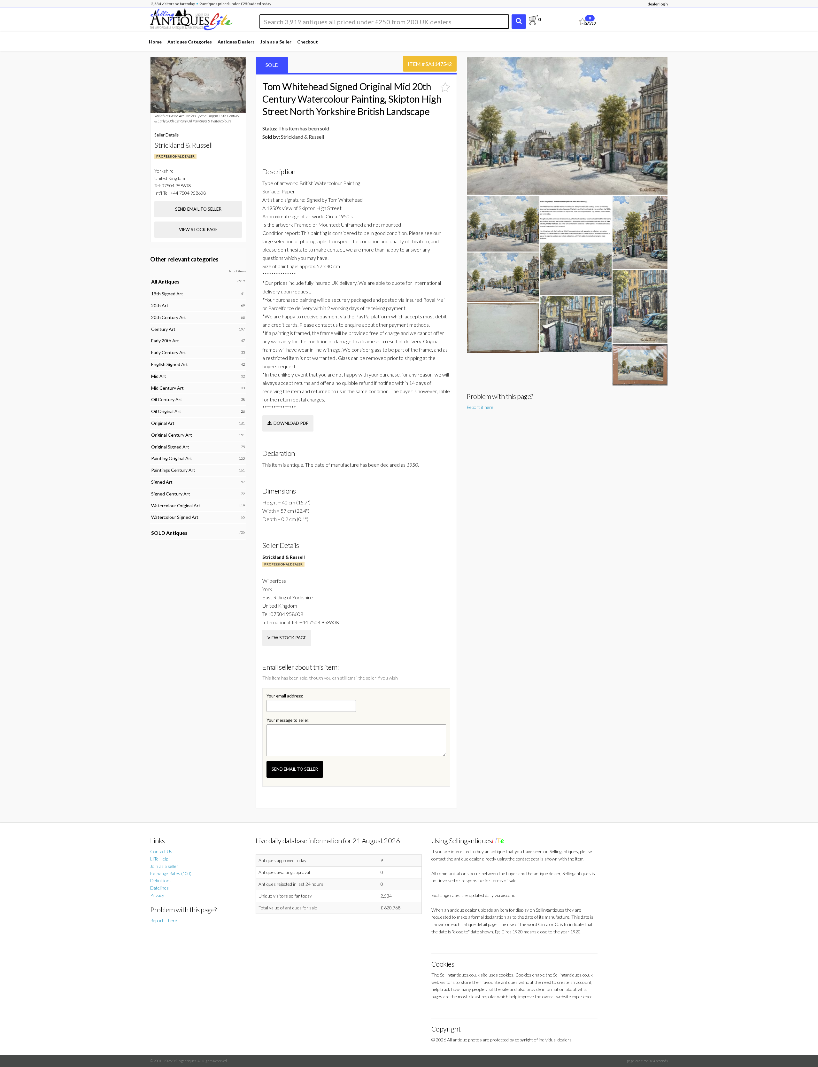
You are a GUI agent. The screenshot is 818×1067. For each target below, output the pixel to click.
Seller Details (166, 134)
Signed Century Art (170, 493)
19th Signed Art (167, 293)
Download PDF (290, 423)
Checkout (307, 41)
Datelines (159, 888)
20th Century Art (168, 317)
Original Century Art (171, 435)
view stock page (286, 637)
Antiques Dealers (236, 41)
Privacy (157, 895)
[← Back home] (191, 18)
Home (155, 41)
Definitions (161, 880)
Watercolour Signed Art (174, 517)
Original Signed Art (170, 446)
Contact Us (161, 851)
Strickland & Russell (283, 557)
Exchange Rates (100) (170, 873)
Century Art (163, 329)
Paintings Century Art (173, 470)
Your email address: (284, 695)
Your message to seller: (287, 720)
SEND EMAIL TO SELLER (295, 769)
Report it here (480, 407)
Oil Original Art (166, 411)
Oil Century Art (166, 399)
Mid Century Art (167, 388)
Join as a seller (164, 866)
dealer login (658, 4)
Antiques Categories (189, 41)
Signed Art (162, 482)
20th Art (159, 305)
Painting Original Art (171, 458)
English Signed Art (169, 364)
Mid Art (158, 376)
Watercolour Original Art (175, 505)
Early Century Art (168, 352)
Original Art (162, 423)
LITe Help (159, 858)
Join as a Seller (275, 41)
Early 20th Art (165, 340)
